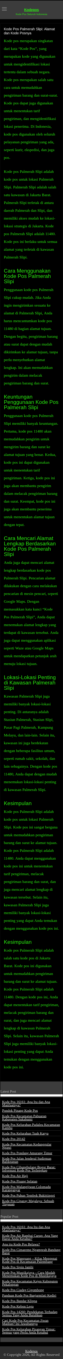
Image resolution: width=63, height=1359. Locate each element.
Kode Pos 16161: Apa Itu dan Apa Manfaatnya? (26, 1103)
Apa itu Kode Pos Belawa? (21, 1244)
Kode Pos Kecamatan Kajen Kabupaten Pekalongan (30, 1282)
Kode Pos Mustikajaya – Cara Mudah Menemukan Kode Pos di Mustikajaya (29, 1274)
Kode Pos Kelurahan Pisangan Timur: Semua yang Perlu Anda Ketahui (28, 1330)
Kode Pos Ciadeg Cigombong (23, 1290)
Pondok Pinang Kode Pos (20, 1110)
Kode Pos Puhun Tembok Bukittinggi (28, 1195)
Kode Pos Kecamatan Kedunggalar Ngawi (26, 1145)
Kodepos (31, 10)
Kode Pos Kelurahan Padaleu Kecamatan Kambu (31, 1126)
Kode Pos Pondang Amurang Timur (27, 1153)
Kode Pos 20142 (13, 1139)
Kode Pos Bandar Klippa (19, 1301)
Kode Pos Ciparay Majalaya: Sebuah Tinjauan (28, 1202)
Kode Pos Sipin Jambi (17, 1267)
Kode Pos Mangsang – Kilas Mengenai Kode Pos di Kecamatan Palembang (29, 1259)
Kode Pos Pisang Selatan (19, 1181)
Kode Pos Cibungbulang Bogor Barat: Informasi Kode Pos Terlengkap (29, 1168)
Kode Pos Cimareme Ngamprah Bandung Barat (31, 1251)
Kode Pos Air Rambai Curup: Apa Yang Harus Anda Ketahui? (30, 1237)
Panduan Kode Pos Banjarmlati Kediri (29, 1295)
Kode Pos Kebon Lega (18, 1306)
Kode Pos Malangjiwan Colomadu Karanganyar (26, 1188)
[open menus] (4, 9)
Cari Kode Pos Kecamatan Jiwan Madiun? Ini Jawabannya (25, 1322)
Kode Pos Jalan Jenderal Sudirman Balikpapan (26, 1160)
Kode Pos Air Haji (15, 1176)
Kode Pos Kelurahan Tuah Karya (25, 1133)
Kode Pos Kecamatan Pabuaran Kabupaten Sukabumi (24, 1117)
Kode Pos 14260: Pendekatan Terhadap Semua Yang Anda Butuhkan (29, 1313)
